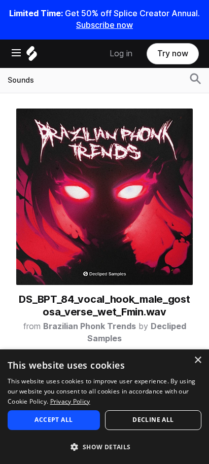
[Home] (31, 56)
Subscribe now (104, 25)
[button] (104, 446)
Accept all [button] (53, 419)
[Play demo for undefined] (104, 196)
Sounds (21, 80)
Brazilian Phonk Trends (89, 326)
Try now (172, 53)
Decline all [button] (152, 419)
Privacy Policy (70, 401)
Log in (121, 53)
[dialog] (104, 406)
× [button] (197, 360)
